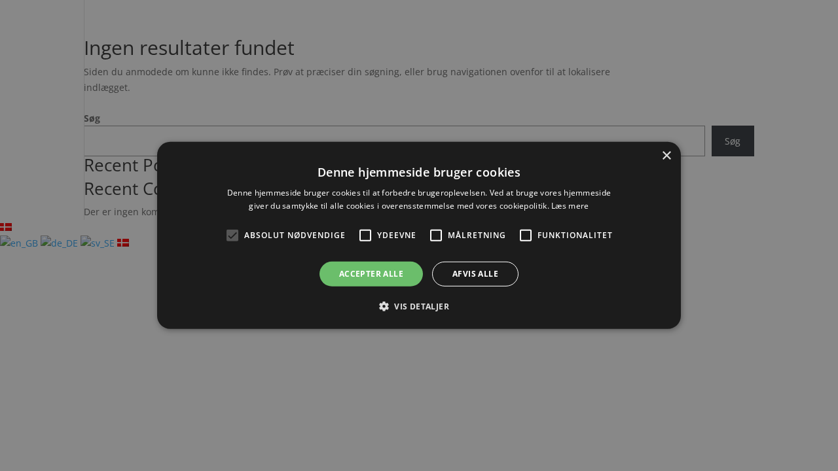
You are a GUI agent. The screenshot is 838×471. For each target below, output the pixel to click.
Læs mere (570, 205)
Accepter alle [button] (371, 273)
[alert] (419, 235)
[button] (419, 306)
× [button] (666, 156)
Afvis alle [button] (475, 273)
